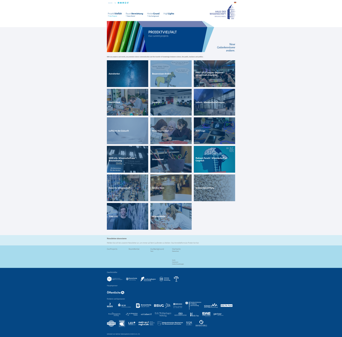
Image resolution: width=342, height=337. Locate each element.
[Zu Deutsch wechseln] (235, 2)
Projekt (115, 14)
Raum (134, 14)
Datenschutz (175, 251)
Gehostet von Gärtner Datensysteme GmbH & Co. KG (123, 334)
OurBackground (157, 249)
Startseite (176, 249)
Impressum (175, 262)
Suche (173, 260)
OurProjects (112, 249)
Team (151, 251)
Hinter (153, 14)
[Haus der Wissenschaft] (222, 11)
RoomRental (134, 249)
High (168, 13)
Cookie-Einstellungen (178, 264)
